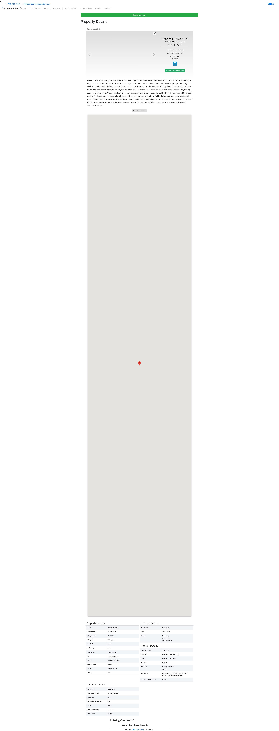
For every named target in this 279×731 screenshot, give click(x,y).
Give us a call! (140, 15)
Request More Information (175, 71)
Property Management (53, 8)
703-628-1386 (14, 4)
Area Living (87, 8)
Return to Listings (95, 29)
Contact (107, 8)
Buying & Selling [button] (72, 8)
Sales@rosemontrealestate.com (37, 4)
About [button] (97, 8)
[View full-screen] (154, 33)
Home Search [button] (34, 8)
